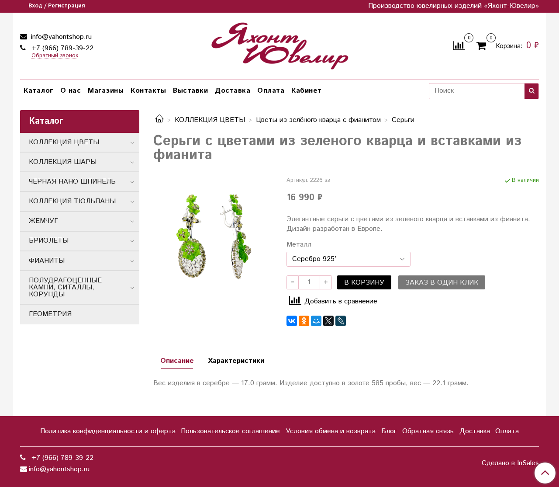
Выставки (190, 91)
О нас (70, 91)
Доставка (232, 91)
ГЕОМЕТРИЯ (50, 314)
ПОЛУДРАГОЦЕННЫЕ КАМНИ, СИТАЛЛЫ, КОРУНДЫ (65, 287)
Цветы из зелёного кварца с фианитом (318, 120)
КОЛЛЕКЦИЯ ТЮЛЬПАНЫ (72, 201)
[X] (328, 321)
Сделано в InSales (510, 463)
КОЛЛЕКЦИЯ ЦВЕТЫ (210, 120)
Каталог (38, 91)
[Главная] (159, 120)
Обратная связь (428, 431)
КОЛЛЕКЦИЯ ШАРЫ (63, 162)
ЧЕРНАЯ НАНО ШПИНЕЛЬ (72, 182)
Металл (298, 244)
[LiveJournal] (340, 321)
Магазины (106, 91)
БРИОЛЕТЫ (49, 241)
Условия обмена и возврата (331, 431)
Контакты (148, 91)
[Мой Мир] (316, 321)
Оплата (270, 91)
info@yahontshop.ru (60, 37)
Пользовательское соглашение (230, 431)
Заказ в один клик (441, 283)
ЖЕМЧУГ (43, 221)
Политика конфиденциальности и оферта (108, 431)
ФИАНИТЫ (47, 261)
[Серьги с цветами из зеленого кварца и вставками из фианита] (213, 236)
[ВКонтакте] (291, 321)
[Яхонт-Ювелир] (279, 44)
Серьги (403, 120)
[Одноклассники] (304, 321)
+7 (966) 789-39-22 (61, 48)
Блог (389, 431)
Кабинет (306, 91)
